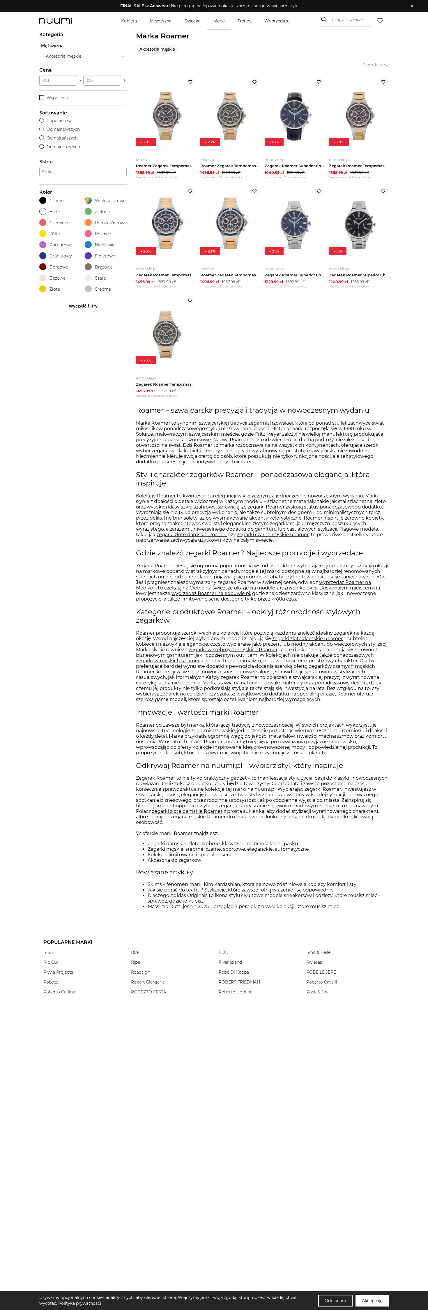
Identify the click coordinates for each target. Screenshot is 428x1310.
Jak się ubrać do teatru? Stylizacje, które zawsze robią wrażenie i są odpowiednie (241, 890)
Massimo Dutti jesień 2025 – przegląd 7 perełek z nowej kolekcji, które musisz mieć (243, 906)
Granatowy (60, 256)
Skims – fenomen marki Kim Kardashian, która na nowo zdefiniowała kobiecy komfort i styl (253, 884)
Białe (54, 211)
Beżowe (57, 278)
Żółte (54, 233)
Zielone (102, 211)
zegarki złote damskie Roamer (192, 534)
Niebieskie (105, 245)
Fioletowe (105, 256)
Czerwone (59, 222)
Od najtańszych (62, 138)
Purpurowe (60, 245)
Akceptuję (372, 1300)
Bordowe (58, 267)
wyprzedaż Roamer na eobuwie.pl (210, 593)
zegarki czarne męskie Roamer (273, 534)
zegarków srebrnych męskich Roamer (233, 649)
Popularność (59, 120)
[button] (210, 6)
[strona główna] (65, 20)
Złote (54, 289)
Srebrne (103, 289)
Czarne (56, 200)
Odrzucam (335, 1300)
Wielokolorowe (110, 200)
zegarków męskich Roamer (168, 660)
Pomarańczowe (111, 222)
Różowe (103, 233)
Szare (100, 278)
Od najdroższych (63, 146)
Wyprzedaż (58, 97)
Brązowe (104, 267)
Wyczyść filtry (83, 306)
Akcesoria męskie (157, 49)
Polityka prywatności (79, 1303)
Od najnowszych (63, 129)
